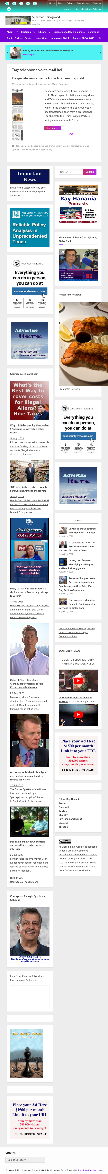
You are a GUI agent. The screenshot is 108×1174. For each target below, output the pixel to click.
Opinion (70, 3)
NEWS (78, 520)
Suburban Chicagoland (46, 17)
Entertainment (83, 3)
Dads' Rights (29, 54)
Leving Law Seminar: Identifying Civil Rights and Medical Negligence (76, 564)
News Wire (41, 38)
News (60, 3)
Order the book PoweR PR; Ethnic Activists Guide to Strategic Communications (77, 632)
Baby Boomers (22, 146)
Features (97, 3)
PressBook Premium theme (90, 1170)
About (10, 32)
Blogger (34, 146)
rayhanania (34, 149)
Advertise (68, 9)
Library (42, 32)
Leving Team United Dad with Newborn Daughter (48, 50)
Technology (46, 149)
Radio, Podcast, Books (19, 38)
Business (43, 146)
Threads (63, 826)
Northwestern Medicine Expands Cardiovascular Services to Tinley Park (77, 604)
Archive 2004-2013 (83, 38)
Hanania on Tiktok (59, 38)
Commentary (55, 146)
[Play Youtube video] (78, 681)
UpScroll (63, 823)
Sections (26, 32)
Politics (24, 149)
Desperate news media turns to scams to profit (48, 78)
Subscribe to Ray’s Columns (88, 9)
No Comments (62, 84)
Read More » (53, 128)
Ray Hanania (44, 84)
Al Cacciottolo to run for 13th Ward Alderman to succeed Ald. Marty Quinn (77, 546)
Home (52, 3)
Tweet (70, 133)
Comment (93, 32)
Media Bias (83, 146)
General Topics (70, 146)
